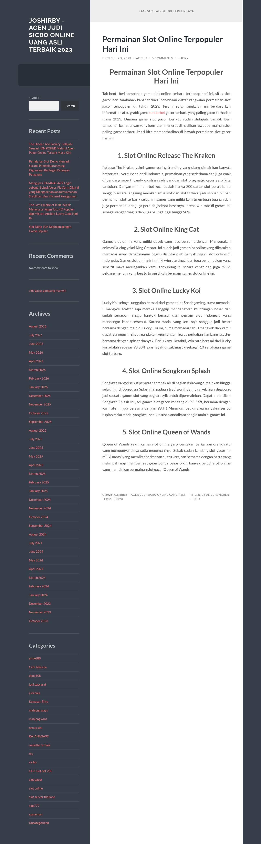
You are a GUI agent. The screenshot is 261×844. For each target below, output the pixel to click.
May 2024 (36, 560)
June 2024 (36, 551)
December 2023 (40, 603)
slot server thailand (42, 797)
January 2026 (38, 387)
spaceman (35, 814)
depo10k (35, 675)
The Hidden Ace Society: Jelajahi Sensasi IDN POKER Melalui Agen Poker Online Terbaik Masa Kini (51, 148)
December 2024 (40, 499)
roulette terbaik (39, 745)
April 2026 (36, 361)
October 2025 (38, 413)
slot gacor (35, 779)
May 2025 (36, 456)
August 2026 (37, 326)
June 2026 (36, 343)
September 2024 (40, 525)
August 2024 (37, 534)
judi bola (34, 693)
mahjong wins (38, 719)
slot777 (34, 805)
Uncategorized (39, 823)
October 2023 (38, 621)
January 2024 (38, 595)
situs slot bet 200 (40, 771)
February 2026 (39, 378)
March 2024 (37, 577)
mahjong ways (38, 710)
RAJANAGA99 (39, 736)
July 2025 (35, 439)
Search (35, 98)
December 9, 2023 (116, 58)
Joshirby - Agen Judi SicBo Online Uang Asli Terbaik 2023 (52, 35)
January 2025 (38, 491)
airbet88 (35, 658)
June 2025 (36, 447)
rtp (31, 753)
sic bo (32, 762)
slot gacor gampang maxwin (47, 290)
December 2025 (40, 396)
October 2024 (38, 517)
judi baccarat (37, 684)
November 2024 (40, 508)
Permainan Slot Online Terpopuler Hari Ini (162, 43)
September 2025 (40, 421)
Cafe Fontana (38, 667)
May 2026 (36, 352)
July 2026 (35, 335)
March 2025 (37, 473)
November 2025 (40, 404)
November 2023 (40, 612)
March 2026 (37, 370)
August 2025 (37, 430)
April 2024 (36, 569)
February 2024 (39, 586)
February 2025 (39, 482)
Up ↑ (197, 499)
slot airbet (157, 112)
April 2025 (36, 465)
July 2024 (35, 543)
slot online (36, 788)
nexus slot (36, 727)
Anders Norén (217, 494)
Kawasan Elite (38, 701)
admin (141, 58)
